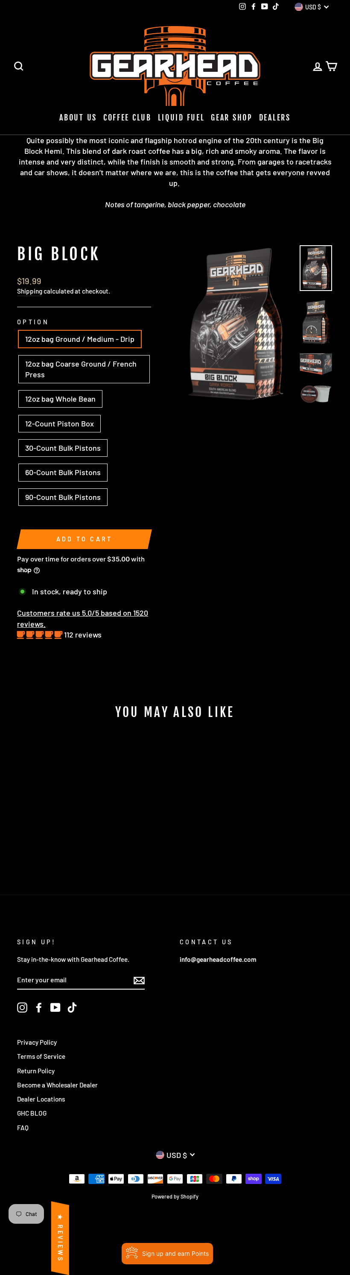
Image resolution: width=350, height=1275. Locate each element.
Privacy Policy (37, 1042)
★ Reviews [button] (60, 1238)
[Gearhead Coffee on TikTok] (72, 1007)
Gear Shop (231, 117)
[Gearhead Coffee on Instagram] (22, 1007)
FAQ (23, 1127)
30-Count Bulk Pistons (63, 447)
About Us (78, 117)
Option (33, 322)
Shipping (29, 291)
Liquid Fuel (181, 117)
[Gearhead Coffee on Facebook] (39, 1007)
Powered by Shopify (175, 1196)
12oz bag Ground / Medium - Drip (79, 339)
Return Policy (36, 1071)
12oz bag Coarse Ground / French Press (81, 369)
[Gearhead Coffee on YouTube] (55, 1007)
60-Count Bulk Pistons (63, 472)
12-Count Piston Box (59, 423)
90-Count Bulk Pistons (63, 497)
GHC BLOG (32, 1113)
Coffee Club (127, 117)
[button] (40, 634)
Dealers (275, 117)
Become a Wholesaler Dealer (57, 1085)
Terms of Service (41, 1056)
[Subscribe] (139, 980)
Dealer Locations (41, 1099)
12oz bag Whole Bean (60, 398)
